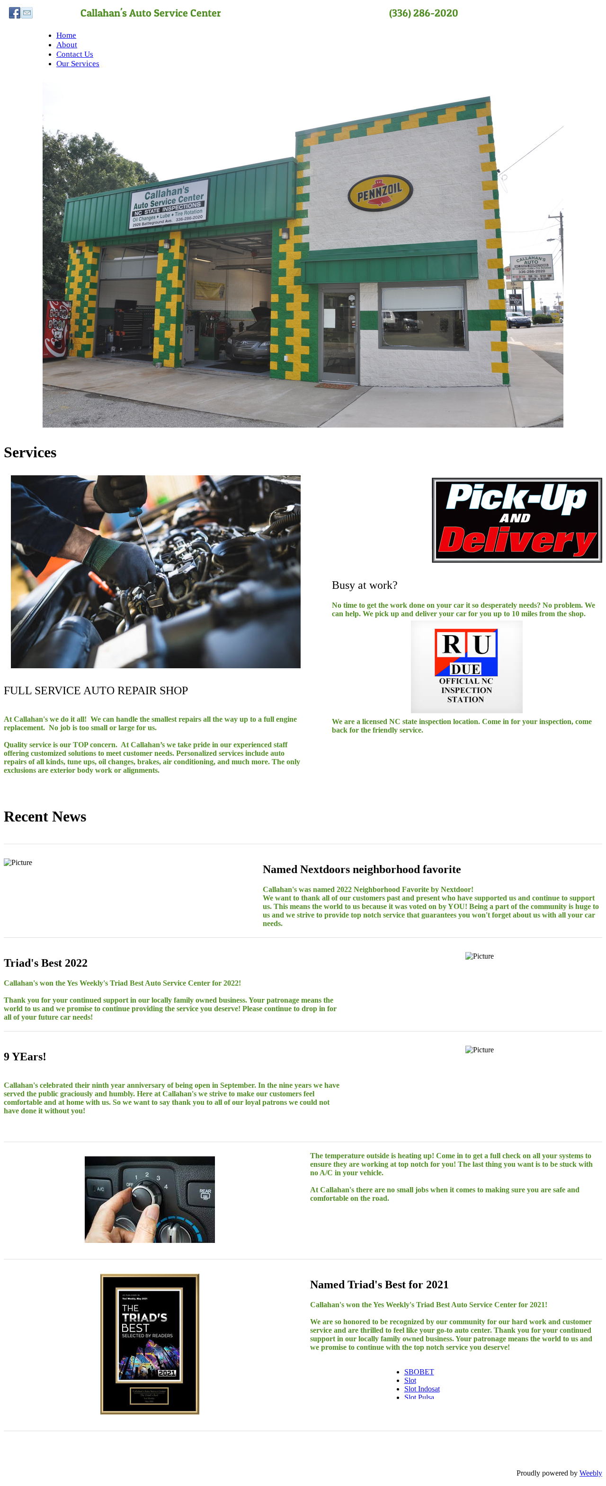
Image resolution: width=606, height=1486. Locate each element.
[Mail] (27, 12)
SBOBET (419, 1372)
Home (66, 35)
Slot (410, 1380)
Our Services (77, 63)
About (66, 44)
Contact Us (74, 54)
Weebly (590, 1473)
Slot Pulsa (419, 1397)
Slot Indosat (422, 1389)
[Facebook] (14, 12)
